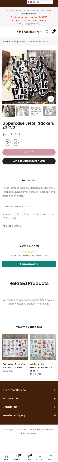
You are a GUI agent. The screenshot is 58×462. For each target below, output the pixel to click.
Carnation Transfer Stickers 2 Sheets (13, 366)
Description (29, 180)
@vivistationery (29, 13)
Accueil (6, 42)
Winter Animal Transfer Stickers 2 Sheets (41, 367)
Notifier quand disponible (29, 161)
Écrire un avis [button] (29, 264)
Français (35, 2)
